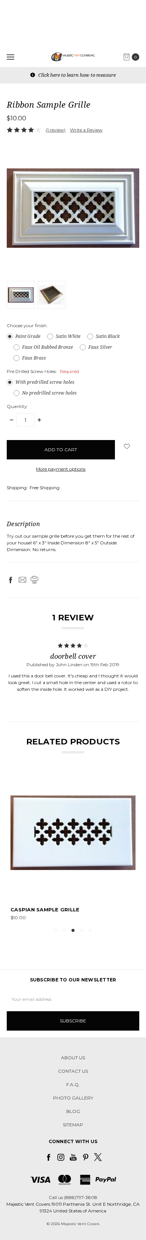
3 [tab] (73, 930)
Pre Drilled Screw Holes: (43, 371)
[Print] (34, 579)
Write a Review (86, 130)
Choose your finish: (27, 325)
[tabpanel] (73, 846)
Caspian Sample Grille (44, 909)
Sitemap (73, 1124)
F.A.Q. (73, 1084)
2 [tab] (64, 930)
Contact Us (73, 1071)
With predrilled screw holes (44, 382)
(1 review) (56, 130)
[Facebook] (10, 579)
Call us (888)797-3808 (73, 1197)
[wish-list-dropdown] (127, 446)
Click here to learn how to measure (76, 75)
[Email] (22, 579)
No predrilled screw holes (49, 393)
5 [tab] (90, 930)
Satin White (68, 336)
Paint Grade (27, 336)
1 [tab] (55, 930)
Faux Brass (34, 358)
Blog (73, 1111)
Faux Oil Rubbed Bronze (47, 347)
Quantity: (17, 406)
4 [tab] (81, 930)
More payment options (60, 469)
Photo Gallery (73, 1098)
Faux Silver (100, 347)
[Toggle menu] (10, 57)
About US (73, 1057)
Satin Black (108, 336)
